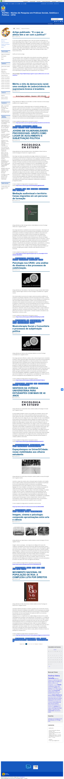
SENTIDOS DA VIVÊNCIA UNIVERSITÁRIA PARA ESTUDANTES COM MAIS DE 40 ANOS (28, 391)
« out (49, 666)
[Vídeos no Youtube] (58, 21)
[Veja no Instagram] (60, 21)
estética (50, 689)
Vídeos (2, 47)
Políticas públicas (33, 259)
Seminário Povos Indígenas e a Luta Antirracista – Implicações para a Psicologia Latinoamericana (5, 143)
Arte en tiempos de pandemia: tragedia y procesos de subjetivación (5, 149)
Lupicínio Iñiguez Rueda (23, 321)
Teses (2, 59)
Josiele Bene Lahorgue (55, 693)
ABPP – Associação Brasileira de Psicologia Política (5, 107)
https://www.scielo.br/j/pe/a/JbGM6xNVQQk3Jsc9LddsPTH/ (30, 441)
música (35, 383)
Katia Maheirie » (4, 69)
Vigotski (49, 712)
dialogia (55, 687)
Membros (3, 41)
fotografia (27, 511)
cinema (34, 567)
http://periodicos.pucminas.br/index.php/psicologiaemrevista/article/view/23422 (35, 635)
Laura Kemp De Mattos (52, 696)
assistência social (54, 683)
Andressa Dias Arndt (20, 383)
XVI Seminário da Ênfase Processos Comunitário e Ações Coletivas (5, 131)
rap (51, 709)
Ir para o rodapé (23, 3)
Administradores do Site (58, 23)
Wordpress (22, 777)
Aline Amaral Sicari (19, 638)
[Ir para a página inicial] (14, 29)
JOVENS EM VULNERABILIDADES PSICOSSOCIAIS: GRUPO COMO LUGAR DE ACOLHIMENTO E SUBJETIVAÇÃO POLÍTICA (5, 163)
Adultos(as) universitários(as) (22, 445)
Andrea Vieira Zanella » (5, 67)
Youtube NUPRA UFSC (5, 186)
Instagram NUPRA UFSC (4, 188)
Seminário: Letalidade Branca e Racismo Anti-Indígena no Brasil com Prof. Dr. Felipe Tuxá (5, 136)
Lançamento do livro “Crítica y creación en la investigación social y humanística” (5, 122)
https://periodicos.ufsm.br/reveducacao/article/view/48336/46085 (28, 506)
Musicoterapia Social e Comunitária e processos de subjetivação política (30, 328)
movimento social (32, 640)
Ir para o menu (10, 3)
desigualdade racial (27, 126)
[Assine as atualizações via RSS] (62, 21)
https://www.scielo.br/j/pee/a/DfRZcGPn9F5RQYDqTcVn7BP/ (30, 316)
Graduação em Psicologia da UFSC (55, 718)
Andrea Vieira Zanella (35, 445)
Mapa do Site (56, 3)
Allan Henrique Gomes (20, 258)
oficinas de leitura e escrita (34, 446)
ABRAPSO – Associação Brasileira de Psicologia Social (5, 111)
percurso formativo (23, 259)
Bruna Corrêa (18, 189)
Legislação (54, 1)
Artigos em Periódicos (5, 54)
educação (59, 687)
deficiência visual (51, 687)
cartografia (55, 684)
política (56, 706)
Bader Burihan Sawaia (20, 320)
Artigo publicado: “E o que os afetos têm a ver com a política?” (5, 126)
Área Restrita (50, 23)
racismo (27, 127)
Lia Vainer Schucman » (5, 73)
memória (50, 701)
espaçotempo (21, 511)
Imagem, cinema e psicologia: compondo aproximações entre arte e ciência (30, 517)
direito (38, 638)
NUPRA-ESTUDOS (4, 98)
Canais (59, 1)
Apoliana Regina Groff (52, 681)
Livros (2, 57)
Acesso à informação (46, 1)
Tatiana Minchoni (4, 75)
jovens (28, 189)
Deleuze (38, 567)
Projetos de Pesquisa (5, 76)
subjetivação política (24, 385)
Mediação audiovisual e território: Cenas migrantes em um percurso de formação (5, 170)
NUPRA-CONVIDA (4, 97)
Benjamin (28, 567)
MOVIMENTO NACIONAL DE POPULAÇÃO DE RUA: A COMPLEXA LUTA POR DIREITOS (29, 575)
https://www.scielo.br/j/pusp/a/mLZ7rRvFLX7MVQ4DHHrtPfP (26, 564)
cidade (59, 685)
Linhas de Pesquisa (5, 42)
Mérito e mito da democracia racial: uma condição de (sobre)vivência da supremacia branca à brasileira (5, 155)
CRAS (28, 320)
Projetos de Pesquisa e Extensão (5, 45)
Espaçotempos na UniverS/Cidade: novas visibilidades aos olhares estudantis (30, 452)
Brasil (4, 1)
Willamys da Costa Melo (36, 127)
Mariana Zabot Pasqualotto (56, 699)
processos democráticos (23, 323)
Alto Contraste (50, 3)
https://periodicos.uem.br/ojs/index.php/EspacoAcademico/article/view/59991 (34, 122)
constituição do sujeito (52, 686)
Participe (38, 1)
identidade (50, 693)
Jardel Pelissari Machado (36, 511)
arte (58, 681)
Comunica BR (32, 1)
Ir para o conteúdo (4, 3)
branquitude (18, 126)
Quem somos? (4, 39)
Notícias (17, 28)
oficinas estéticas (55, 703)
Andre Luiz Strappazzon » (4, 71)
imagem (18, 569)
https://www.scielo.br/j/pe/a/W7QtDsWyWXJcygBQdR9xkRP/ (30, 185)
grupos (24, 189)
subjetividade (51, 710)
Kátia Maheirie (34, 189)
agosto (55, 649)
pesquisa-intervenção (52, 705)
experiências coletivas (35, 320)
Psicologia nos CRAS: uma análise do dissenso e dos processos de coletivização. (5, 177)
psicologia (32, 323)
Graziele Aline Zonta (22, 446)
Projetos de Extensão (5, 78)
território (40, 259)
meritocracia (21, 127)
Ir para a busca (16, 3)
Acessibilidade (43, 3)
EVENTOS (3, 95)
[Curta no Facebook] (54, 21)
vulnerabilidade (20, 190)
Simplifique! (25, 1)
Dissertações (3, 56)
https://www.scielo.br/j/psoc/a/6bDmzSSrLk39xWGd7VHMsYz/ (30, 380)
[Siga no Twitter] (56, 21)
